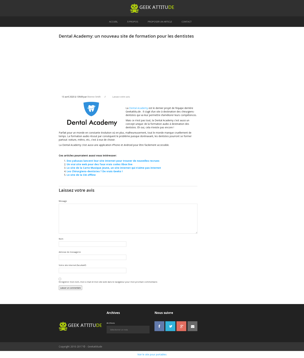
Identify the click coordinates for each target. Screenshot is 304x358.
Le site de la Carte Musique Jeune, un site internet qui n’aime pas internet (114, 167)
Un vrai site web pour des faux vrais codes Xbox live (99, 164)
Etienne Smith (94, 96)
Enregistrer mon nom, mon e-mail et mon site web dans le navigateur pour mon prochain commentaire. (108, 281)
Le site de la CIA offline (81, 174)
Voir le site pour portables (152, 354)
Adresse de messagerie (70, 252)
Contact (187, 21)
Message (63, 201)
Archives (111, 323)
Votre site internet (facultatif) (72, 265)
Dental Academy (138, 108)
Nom (61, 238)
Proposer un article (160, 21)
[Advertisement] (128, 69)
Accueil (113, 21)
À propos (132, 21)
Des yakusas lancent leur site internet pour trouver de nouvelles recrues (113, 160)
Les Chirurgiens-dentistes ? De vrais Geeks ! (95, 171)
